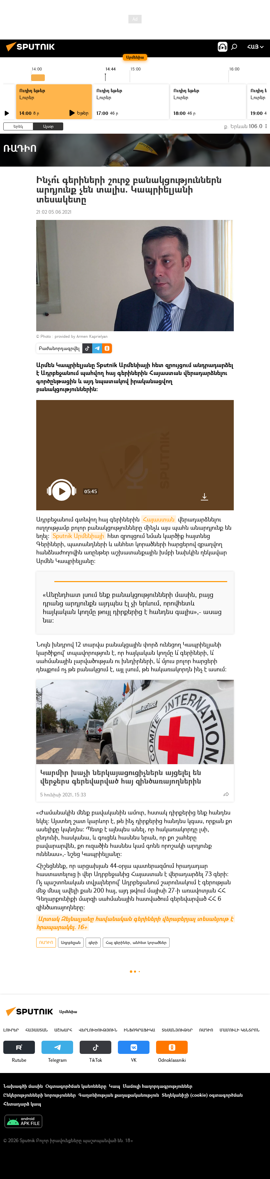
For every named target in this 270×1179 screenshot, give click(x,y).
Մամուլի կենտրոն (239, 1030)
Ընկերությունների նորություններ (39, 1095)
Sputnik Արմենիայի (78, 536)
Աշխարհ (63, 1030)
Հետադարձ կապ (22, 1104)
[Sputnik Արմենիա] (32, 52)
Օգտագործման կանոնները (75, 1086)
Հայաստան (159, 519)
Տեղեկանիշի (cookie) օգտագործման (202, 1095)
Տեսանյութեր (177, 1030)
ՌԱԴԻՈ (46, 942)
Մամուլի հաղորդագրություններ (157, 1086)
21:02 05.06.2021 (54, 212)
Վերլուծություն (98, 1030)
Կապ (114, 1086)
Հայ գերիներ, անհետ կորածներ (136, 942)
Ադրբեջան (71, 942)
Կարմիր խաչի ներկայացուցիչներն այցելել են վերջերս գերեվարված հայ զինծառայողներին (120, 776)
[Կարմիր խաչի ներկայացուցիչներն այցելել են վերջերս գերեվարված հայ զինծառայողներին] (135, 722)
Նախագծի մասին (23, 1086)
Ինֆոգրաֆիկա (139, 1030)
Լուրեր (26, 97)
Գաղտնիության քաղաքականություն (118, 1095)
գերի (93, 942)
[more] (226, 794)
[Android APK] (23, 1122)
